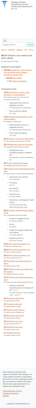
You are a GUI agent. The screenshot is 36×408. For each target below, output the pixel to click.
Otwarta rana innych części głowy (19, 139)
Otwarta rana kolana (14, 315)
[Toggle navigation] (5, 41)
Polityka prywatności (10, 393)
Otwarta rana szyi (12, 333)
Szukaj (30, 45)
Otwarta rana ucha (13, 327)
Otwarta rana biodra (14, 298)
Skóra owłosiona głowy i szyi (17, 244)
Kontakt (6, 396)
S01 (25, 50)
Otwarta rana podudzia (14, 310)
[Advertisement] (18, 23)
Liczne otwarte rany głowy (16, 163)
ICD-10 (3, 50)
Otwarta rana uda (13, 304)
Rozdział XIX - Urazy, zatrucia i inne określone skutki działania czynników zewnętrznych (18, 72)
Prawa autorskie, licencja (12, 391)
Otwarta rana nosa (13, 321)
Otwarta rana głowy (18, 81)
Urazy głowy (14, 78)
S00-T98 (11, 50)
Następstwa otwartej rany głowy (18, 144)
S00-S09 (19, 50)
